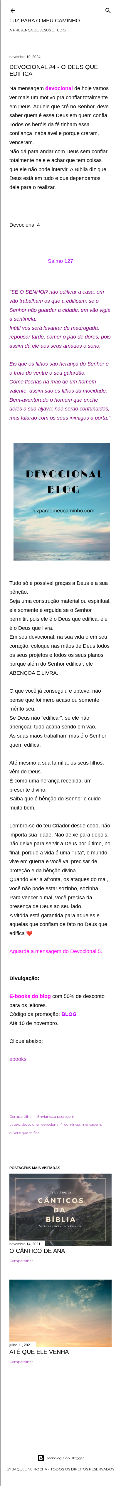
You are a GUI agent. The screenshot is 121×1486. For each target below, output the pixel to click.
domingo (72, 1124)
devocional (31, 1124)
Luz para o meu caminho (44, 20)
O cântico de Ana (37, 1251)
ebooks (17, 1059)
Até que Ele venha (39, 1352)
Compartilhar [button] (21, 1116)
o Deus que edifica (24, 1132)
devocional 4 (52, 1124)
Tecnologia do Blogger (65, 1458)
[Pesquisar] (108, 9)
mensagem (91, 1124)
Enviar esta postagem (55, 1116)
